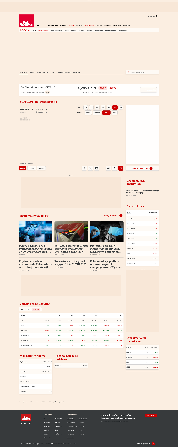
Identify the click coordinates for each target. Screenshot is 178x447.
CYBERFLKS (131, 238)
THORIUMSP (131, 228)
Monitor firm (70, 438)
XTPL (128, 253)
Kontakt (45, 434)
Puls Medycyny (83, 418)
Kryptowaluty (99, 30)
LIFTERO (130, 248)
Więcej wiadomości (110, 216)
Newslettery (126, 25)
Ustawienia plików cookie (70, 444)
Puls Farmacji (70, 434)
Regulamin (46, 430)
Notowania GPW (40, 402)
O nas (56, 430)
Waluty (66, 30)
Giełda (31, 402)
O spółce (32, 72)
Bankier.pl (81, 434)
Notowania (63, 25)
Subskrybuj (151, 415)
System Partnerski (72, 426)
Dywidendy (76, 72)
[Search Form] (43, 25)
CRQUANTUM (131, 243)
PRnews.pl (81, 426)
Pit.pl (80, 430)
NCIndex (57, 365)
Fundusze (81, 30)
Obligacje (89, 30)
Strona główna (23, 402)
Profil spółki (23, 72)
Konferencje (117, 25)
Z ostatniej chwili (53, 25)
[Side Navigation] (38, 25)
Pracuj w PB (58, 418)
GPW (34, 30)
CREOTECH (130, 224)
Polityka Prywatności (56, 444)
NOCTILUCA (131, 263)
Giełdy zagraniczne (56, 30)
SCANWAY (130, 233)
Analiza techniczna (110, 30)
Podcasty (71, 25)
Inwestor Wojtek (89, 25)
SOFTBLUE (130, 219)
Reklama (57, 422)
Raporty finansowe (43, 72)
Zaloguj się (151, 16)
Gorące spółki (123, 30)
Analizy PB (79, 25)
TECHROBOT (131, 258)
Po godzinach (107, 25)
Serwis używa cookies (44, 444)
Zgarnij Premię (71, 422)
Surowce (73, 30)
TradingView (29, 163)
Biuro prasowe (47, 438)
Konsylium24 (70, 430)
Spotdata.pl (70, 418)
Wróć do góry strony (143, 444)
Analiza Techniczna (140, 168)
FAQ (44, 418)
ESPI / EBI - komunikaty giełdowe (61, 72)
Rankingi (99, 25)
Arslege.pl (81, 422)
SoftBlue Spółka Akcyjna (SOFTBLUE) (38, 87)
